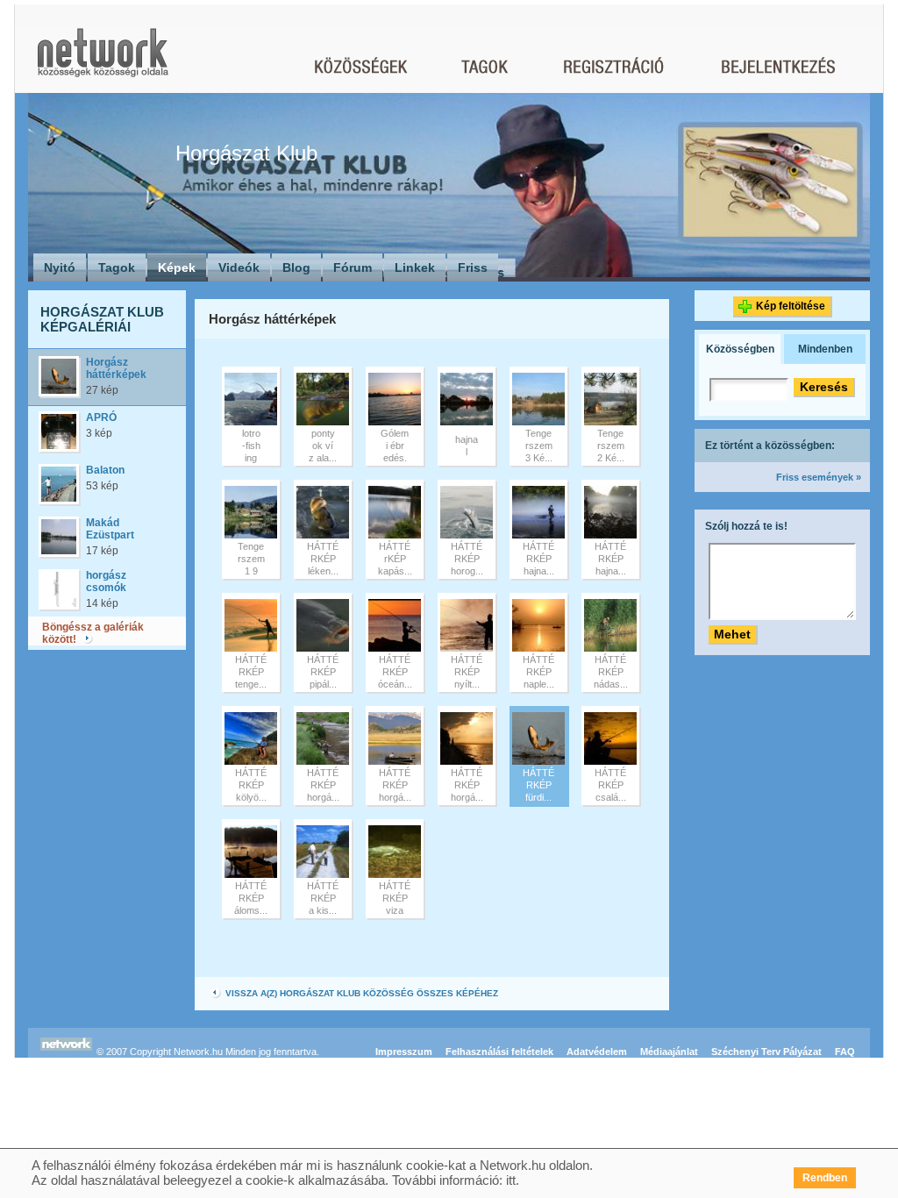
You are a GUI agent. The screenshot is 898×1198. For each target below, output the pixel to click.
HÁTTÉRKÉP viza (394, 898)
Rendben (824, 1178)
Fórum (352, 267)
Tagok (116, 267)
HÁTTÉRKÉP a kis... (323, 898)
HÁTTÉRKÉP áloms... (250, 898)
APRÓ (101, 417)
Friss (473, 267)
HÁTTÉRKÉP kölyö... (251, 784)
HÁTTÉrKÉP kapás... (395, 558)
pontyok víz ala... (323, 445)
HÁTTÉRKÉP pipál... (323, 671)
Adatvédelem (597, 1051)
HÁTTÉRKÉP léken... (323, 558)
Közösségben (740, 349)
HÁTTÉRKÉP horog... (467, 558)
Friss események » (818, 477)
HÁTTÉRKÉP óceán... (395, 671)
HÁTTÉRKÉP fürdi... (538, 784)
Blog (296, 267)
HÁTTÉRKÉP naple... (538, 671)
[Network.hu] (102, 61)
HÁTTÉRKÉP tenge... (251, 671)
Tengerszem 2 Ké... (610, 445)
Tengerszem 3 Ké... (538, 445)
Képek (177, 267)
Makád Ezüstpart (110, 529)
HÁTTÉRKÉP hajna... (538, 558)
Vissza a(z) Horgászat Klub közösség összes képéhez (360, 993)
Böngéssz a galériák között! (93, 633)
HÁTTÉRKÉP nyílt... (466, 671)
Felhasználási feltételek (499, 1051)
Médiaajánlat (669, 1051)
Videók (239, 267)
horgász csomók (106, 581)
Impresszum (403, 1051)
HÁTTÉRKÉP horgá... (323, 784)
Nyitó (59, 267)
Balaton (105, 470)
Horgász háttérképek (116, 368)
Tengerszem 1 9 (251, 558)
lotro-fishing (251, 445)
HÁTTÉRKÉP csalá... (610, 784)
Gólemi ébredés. (395, 445)
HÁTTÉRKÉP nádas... (611, 671)
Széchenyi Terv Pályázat (766, 1051)
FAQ (845, 1051)
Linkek (415, 267)
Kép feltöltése (790, 306)
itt (511, 1180)
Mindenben (825, 349)
